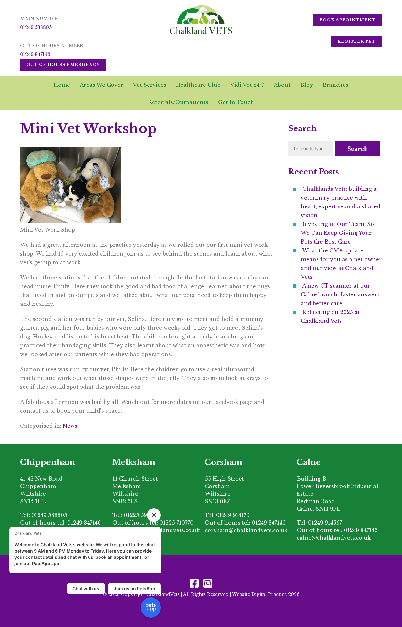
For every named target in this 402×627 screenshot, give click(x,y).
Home (62, 85)
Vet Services (149, 85)
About (282, 85)
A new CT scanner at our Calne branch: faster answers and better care (340, 294)
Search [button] (357, 148)
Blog (306, 85)
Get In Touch (236, 102)
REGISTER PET (357, 41)
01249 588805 (36, 27)
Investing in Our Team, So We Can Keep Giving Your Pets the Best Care (337, 233)
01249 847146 (35, 54)
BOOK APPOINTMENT (347, 20)
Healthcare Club (198, 85)
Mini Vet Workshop (88, 128)
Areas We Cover (101, 85)
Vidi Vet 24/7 (247, 85)
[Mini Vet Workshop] (70, 221)
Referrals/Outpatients (178, 102)
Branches (335, 85)
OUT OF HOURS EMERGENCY (63, 64)
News (70, 426)
